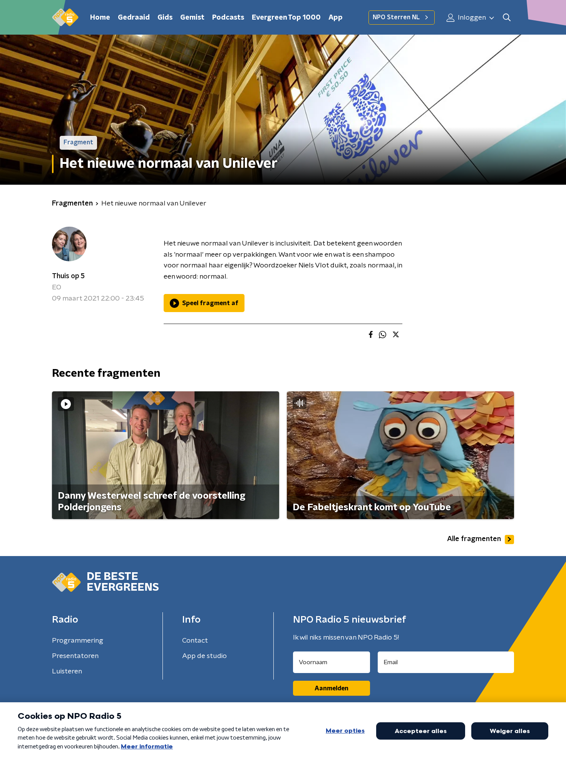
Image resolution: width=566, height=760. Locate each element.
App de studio (204, 656)
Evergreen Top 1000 (286, 17)
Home (100, 17)
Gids (164, 17)
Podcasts (228, 17)
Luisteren (67, 671)
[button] (506, 17)
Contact (195, 640)
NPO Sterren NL (396, 17)
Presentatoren (75, 656)
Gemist (192, 17)
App (335, 17)
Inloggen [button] (471, 17)
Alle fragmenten (474, 539)
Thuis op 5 (68, 276)
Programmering (77, 640)
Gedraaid (134, 17)
